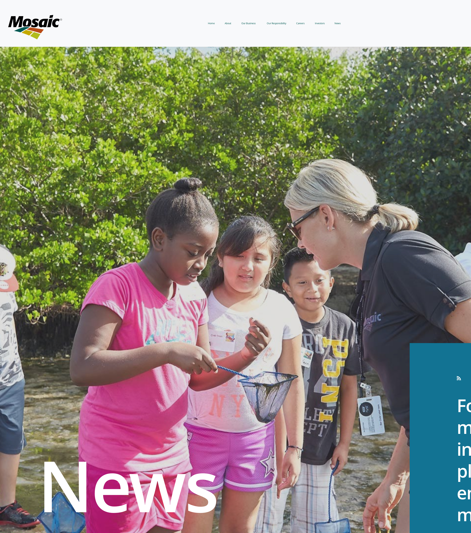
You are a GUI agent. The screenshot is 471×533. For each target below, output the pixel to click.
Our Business (248, 23)
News (337, 23)
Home (211, 23)
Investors (320, 23)
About (228, 23)
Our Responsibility (276, 23)
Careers (300, 23)
